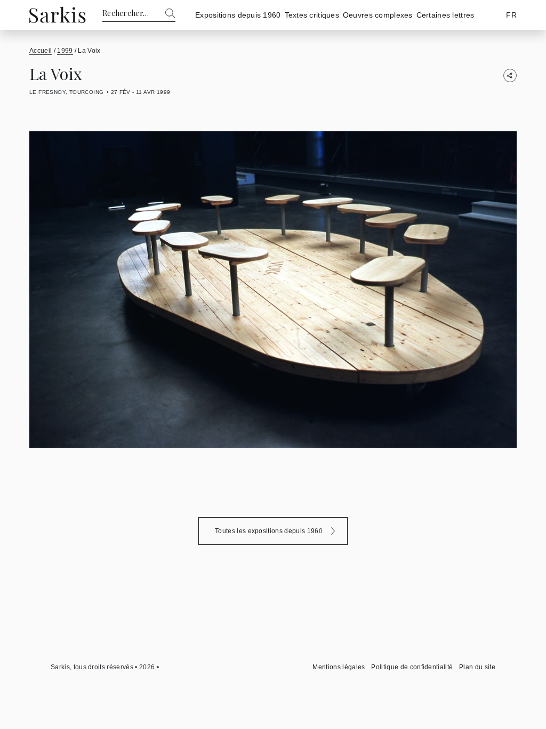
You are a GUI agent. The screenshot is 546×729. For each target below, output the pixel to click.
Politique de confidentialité (412, 667)
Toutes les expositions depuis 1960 (269, 531)
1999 (65, 50)
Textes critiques (312, 15)
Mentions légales (338, 667)
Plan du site (477, 667)
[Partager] (510, 75)
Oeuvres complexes (378, 15)
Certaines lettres (445, 15)
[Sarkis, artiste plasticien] (57, 14)
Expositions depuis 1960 (237, 15)
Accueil (40, 50)
